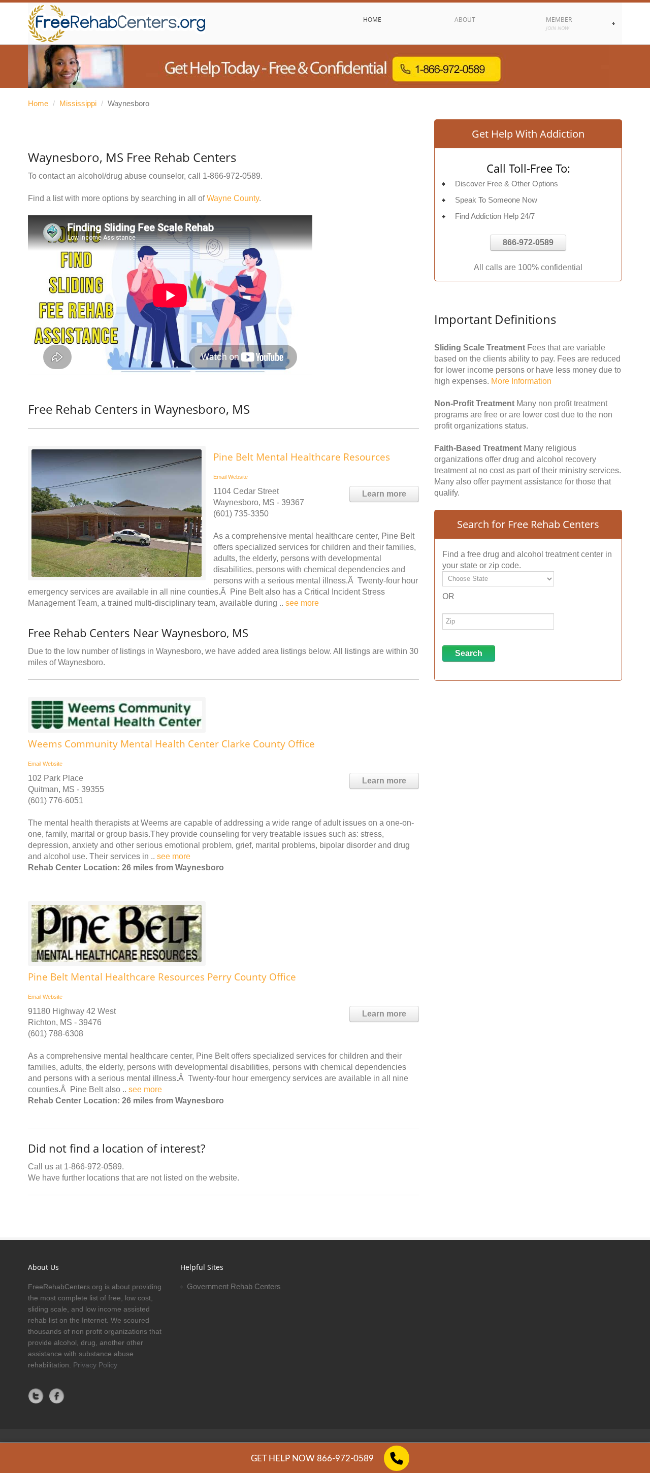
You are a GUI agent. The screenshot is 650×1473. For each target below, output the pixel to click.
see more (302, 603)
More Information (521, 381)
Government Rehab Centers (234, 1286)
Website (238, 477)
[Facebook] (57, 1396)
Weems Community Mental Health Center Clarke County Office (171, 743)
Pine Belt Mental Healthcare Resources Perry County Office (162, 977)
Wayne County (233, 198)
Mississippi (77, 103)
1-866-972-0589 (232, 176)
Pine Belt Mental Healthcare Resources (301, 457)
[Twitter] (36, 1396)
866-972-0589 (528, 242)
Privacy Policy (95, 1365)
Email (219, 477)
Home (38, 103)
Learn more (384, 493)
